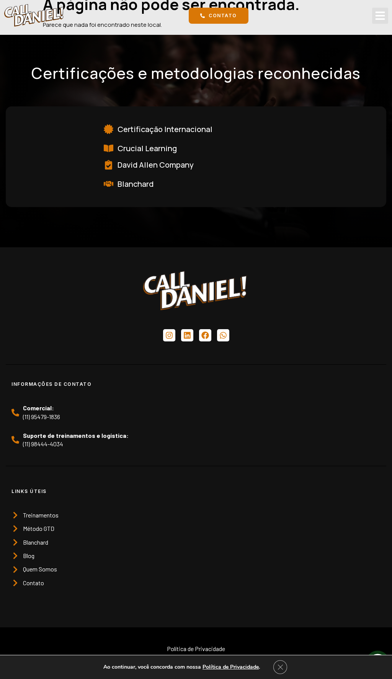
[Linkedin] (187, 335)
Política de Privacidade (231, 667)
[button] (380, 16)
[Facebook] (205, 335)
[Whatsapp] (223, 335)
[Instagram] (169, 335)
